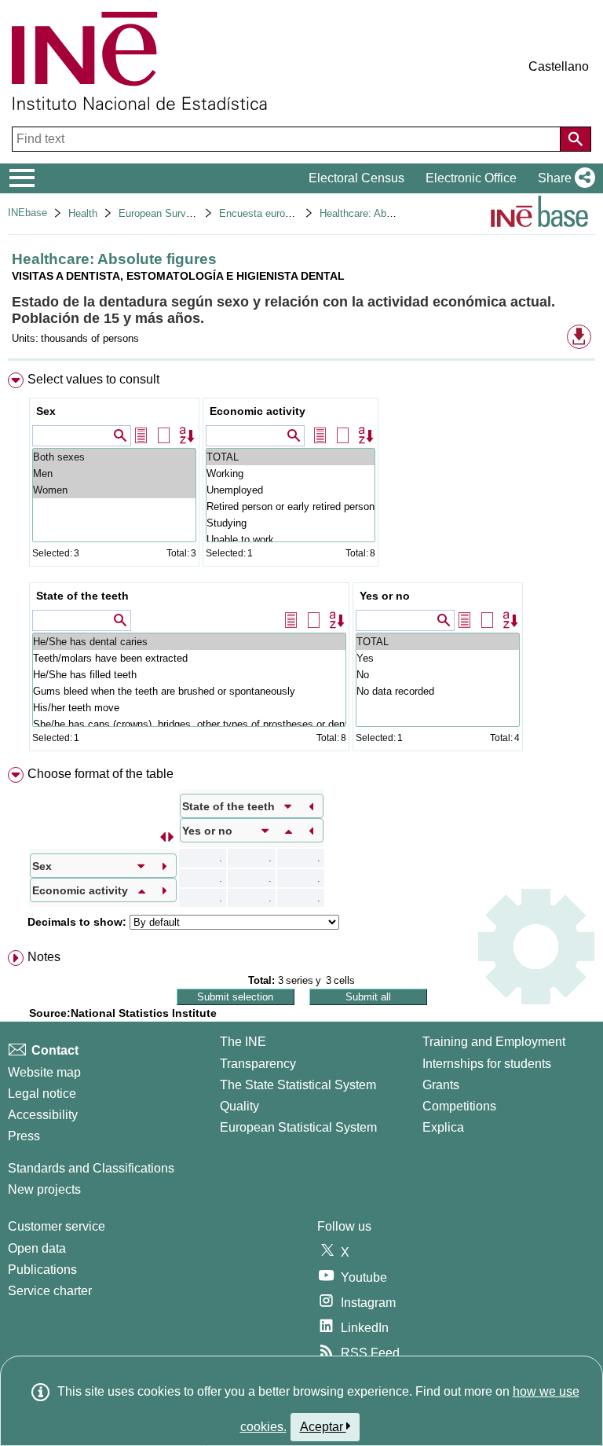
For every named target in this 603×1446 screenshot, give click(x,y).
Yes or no (385, 595)
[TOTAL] (290, 457)
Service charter (50, 1290)
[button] (563, 178)
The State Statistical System (298, 1085)
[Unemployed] (290, 490)
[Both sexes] (114, 457)
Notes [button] (43, 956)
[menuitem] (301, 565)
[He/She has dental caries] (189, 641)
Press (24, 1136)
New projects (44, 1189)
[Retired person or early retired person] (290, 506)
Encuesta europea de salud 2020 (293, 213)
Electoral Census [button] (356, 178)
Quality (239, 1106)
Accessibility (43, 1114)
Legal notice (42, 1093)
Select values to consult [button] (93, 379)
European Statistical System (298, 1127)
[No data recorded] (437, 691)
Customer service (56, 1226)
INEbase (27, 212)
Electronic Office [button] (471, 178)
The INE (243, 1041)
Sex (46, 411)
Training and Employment (493, 1041)
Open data (37, 1248)
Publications (42, 1269)
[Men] (114, 473)
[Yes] (437, 658)
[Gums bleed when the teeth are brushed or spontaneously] (189, 691)
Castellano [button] (558, 66)
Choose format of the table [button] (100, 773)
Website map (44, 1072)
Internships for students (486, 1063)
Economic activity (257, 411)
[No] (437, 674)
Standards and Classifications (91, 1168)
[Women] (114, 490)
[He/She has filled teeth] (189, 674)
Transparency (258, 1063)
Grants (440, 1085)
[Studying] (290, 523)
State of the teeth (82, 595)
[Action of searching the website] (575, 139)
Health (82, 213)
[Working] (290, 473)
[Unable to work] (290, 539)
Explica (443, 1127)
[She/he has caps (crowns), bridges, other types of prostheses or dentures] (189, 724)
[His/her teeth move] (189, 707)
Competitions (459, 1106)
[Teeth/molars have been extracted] (189, 658)
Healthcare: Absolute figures (384, 213)
